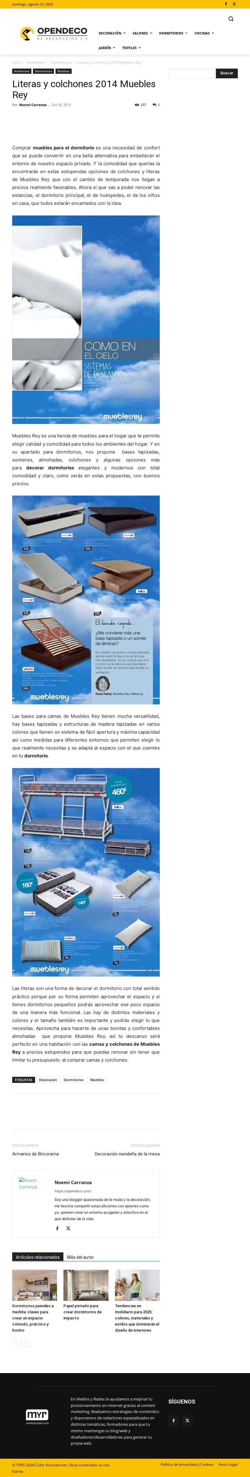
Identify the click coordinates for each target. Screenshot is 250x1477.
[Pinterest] (46, 118)
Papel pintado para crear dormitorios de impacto (82, 1312)
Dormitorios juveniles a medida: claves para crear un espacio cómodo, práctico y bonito (33, 1318)
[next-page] (26, 1342)
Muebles (63, 71)
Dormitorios (61, 62)
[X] (234, 4)
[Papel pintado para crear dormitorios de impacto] (85, 1285)
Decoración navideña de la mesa (127, 1154)
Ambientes (36, 62)
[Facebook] (225, 4)
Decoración (48, 1079)
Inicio (16, 62)
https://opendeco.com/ (73, 1191)
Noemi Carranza (33, 104)
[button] (230, 19)
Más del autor (80, 1257)
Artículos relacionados (38, 1257)
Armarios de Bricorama (35, 1154)
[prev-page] (16, 1342)
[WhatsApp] (60, 118)
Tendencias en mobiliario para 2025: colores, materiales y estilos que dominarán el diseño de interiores (137, 1318)
